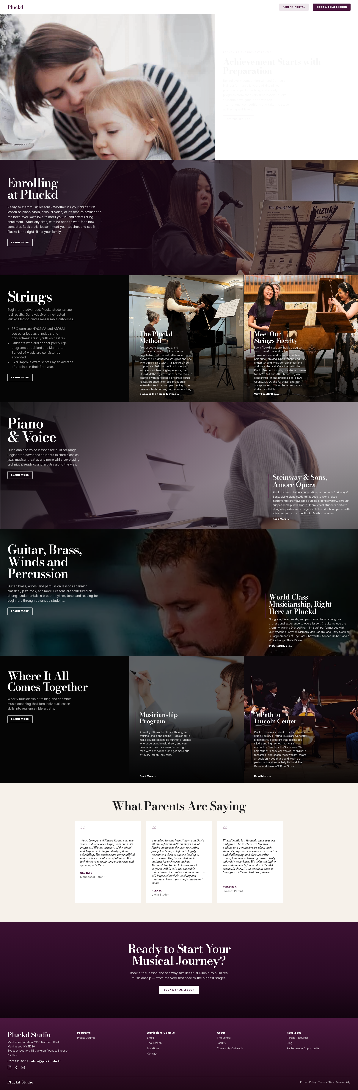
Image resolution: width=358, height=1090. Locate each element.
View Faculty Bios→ (266, 393)
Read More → (281, 518)
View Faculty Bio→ (280, 645)
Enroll (150, 1037)
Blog (289, 1042)
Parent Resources (298, 1037)
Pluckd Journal (86, 1037)
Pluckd (15, 7)
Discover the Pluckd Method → (159, 393)
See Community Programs (246, 114)
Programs (84, 1032)
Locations (153, 1048)
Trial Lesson (154, 1042)
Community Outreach (230, 1048)
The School (224, 1037)
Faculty (221, 1042)
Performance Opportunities (304, 1048)
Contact (152, 1053)
